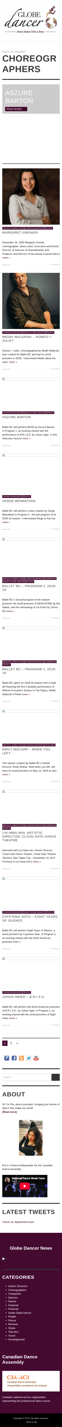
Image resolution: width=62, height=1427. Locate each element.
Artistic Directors (13, 228)
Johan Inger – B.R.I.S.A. (23, 997)
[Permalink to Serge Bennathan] (31, 473)
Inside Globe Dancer (34, 332)
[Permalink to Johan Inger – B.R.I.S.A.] (31, 972)
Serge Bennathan (19, 501)
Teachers (13, 1331)
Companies (50, 578)
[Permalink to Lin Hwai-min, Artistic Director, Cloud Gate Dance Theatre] (31, 805)
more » (6, 257)
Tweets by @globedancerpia (18, 1222)
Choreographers (34, 228)
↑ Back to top (31, 1422)
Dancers (13, 1297)
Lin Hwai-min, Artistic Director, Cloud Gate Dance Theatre (29, 836)
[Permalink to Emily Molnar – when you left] (31, 725)
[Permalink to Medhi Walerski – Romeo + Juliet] (31, 300)
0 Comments (55, 264)
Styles (11, 1328)
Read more (6, 265)
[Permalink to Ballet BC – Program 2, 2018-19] (31, 556)
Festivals (13, 1309)
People (48, 228)
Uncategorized (16, 1339)
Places (12, 1320)
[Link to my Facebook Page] (14, 1058)
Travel (11, 1335)
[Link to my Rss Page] (21, 1058)
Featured (50, 745)
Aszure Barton (16, 417)
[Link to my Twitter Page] (28, 1058)
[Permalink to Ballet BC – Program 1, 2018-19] (31, 642)
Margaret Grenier (20, 232)
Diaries (12, 1301)
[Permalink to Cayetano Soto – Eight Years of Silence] (31, 892)
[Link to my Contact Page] (6, 1058)
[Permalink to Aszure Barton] (31, 393)
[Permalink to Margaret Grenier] (31, 196)
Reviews (13, 1324)
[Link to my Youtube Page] (36, 1058)
